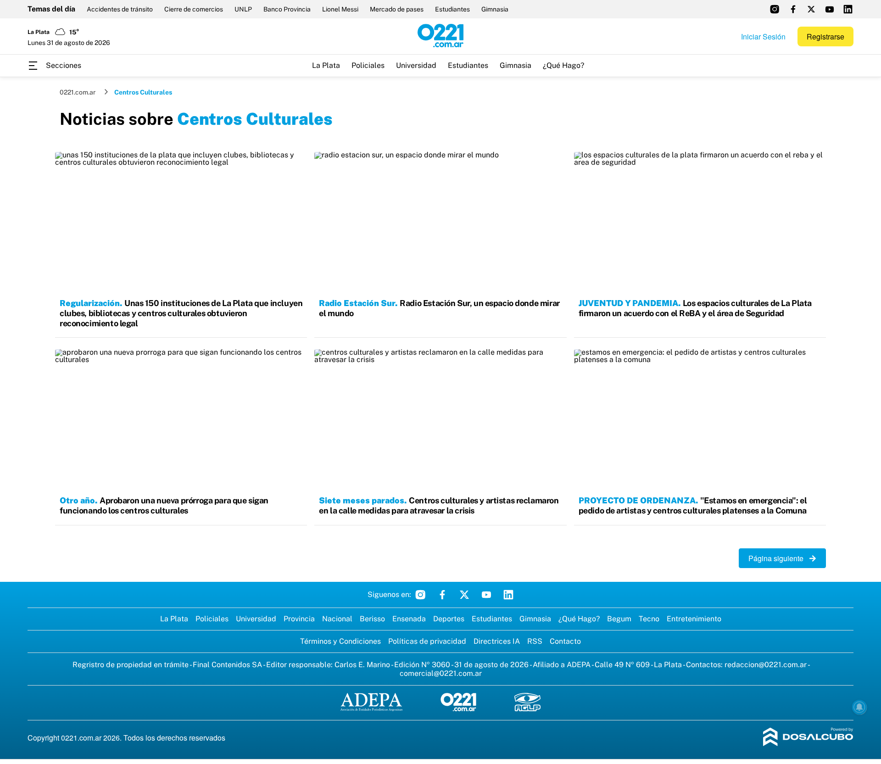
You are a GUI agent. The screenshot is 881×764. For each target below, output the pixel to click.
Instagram (420, 594)
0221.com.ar (77, 92)
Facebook (442, 594)
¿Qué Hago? (563, 65)
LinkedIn (508, 594)
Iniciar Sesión (763, 36)
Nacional (337, 618)
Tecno (649, 618)
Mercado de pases (397, 9)
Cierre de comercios (193, 9)
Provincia (299, 618)
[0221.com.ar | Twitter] (811, 9)
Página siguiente (778, 558)
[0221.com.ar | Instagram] (774, 9)
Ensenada (409, 618)
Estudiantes (452, 9)
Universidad (416, 65)
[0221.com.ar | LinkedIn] (847, 9)
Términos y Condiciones (340, 641)
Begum (619, 618)
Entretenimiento (694, 618)
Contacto (565, 641)
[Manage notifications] (859, 707)
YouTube (486, 594)
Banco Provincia (287, 9)
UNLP (243, 9)
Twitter (464, 594)
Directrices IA (497, 641)
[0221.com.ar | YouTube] (829, 9)
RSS (534, 641)
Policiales (368, 65)
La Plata (326, 65)
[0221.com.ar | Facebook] (792, 9)
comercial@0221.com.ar (441, 673)
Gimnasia (494, 9)
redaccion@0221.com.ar (766, 664)
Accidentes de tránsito (120, 9)
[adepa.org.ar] (371, 703)
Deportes (448, 618)
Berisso (372, 618)
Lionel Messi (340, 9)
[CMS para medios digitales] (808, 737)
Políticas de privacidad (427, 641)
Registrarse (825, 36)
